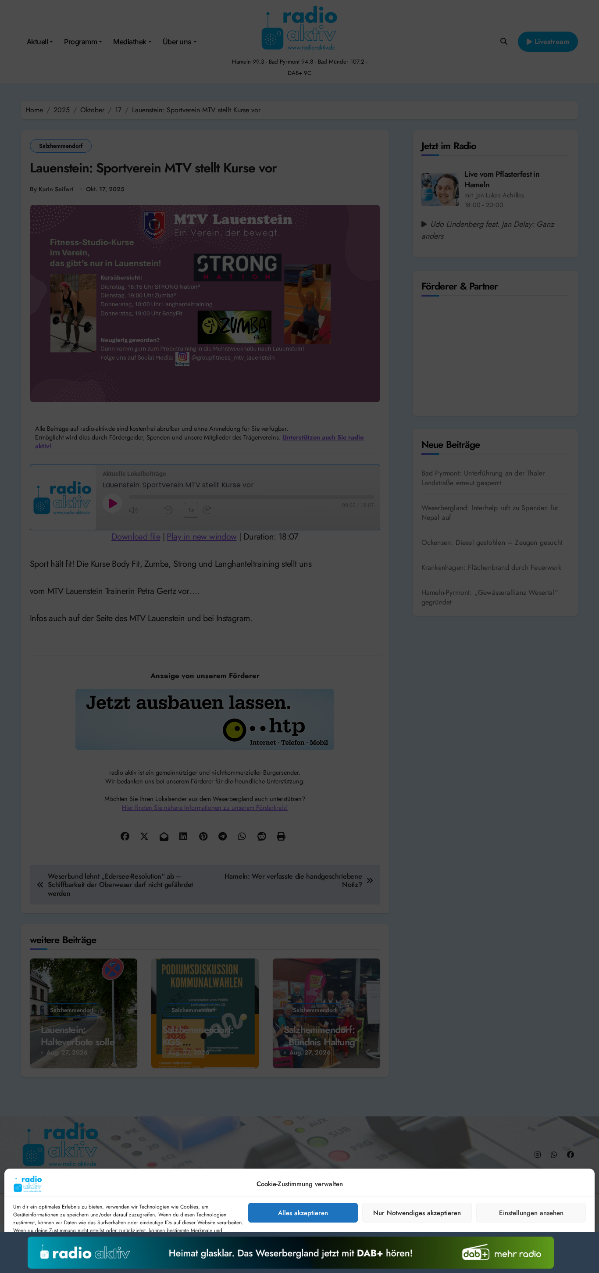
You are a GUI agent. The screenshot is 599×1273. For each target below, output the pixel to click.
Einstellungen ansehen (531, 1213)
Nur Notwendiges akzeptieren (417, 1213)
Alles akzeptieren (303, 1213)
